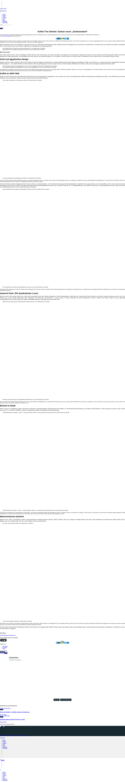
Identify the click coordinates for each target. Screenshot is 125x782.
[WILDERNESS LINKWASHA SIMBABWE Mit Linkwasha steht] (12, 689)
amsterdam (5, 646)
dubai (4, 648)
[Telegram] (65, 38)
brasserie (5, 647)
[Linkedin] (60, 38)
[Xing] (68, 38)
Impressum (15, 735)
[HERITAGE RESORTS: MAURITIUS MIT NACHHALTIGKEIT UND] (113, 688)
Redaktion (3, 735)
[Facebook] (57, 38)
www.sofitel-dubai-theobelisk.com (7, 635)
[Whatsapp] (62, 38)
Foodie (4, 15)
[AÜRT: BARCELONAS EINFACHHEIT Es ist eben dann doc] (62, 689)
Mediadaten (9, 735)
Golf (3, 18)
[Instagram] (63, 38)
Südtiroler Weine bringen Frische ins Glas (12, 719)
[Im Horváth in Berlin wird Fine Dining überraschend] (12, 668)
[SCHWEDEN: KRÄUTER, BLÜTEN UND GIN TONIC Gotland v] (113, 671)
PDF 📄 (3, 640)
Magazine (5, 21)
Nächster (3, 653)
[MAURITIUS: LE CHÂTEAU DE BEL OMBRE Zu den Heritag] (87, 688)
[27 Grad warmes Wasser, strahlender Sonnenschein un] (62, 668)
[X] (58, 38)
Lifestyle (4, 17)
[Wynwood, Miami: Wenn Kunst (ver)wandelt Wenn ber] (87, 671)
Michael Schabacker (7, 36)
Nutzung (27, 735)
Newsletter (5, 22)
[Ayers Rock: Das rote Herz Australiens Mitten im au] (37, 672)
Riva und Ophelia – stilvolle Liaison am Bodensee (15, 712)
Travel (4, 16)
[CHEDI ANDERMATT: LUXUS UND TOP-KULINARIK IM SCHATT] (37, 688)
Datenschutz (21, 735)
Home (4, 14)
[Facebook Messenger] (66, 38)
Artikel (4, 652)
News (4, 20)
